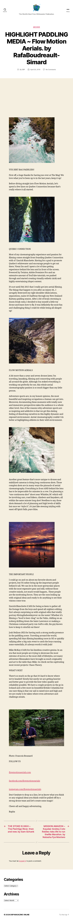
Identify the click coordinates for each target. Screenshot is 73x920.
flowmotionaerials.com (20, 772)
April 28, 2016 (35, 69)
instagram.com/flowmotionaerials (25, 789)
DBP (23, 69)
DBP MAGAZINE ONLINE (19, 915)
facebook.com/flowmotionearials (24, 781)
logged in (22, 861)
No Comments (51, 69)
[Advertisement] (36, 100)
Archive (36, 27)
